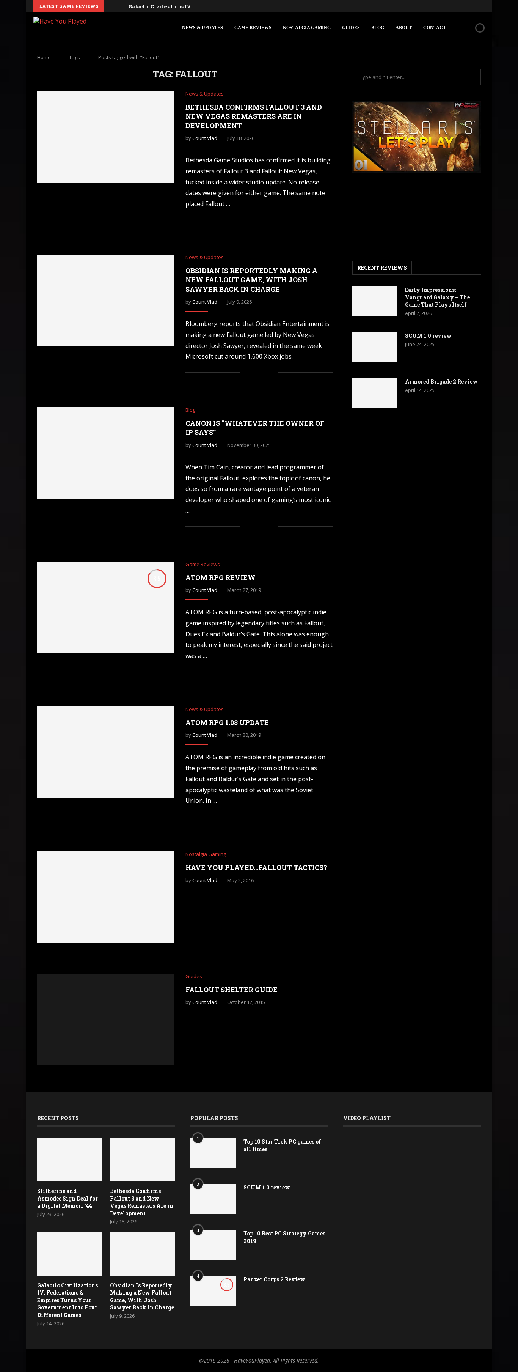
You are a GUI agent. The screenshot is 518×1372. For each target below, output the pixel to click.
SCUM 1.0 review (428, 335)
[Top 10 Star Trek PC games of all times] (213, 1153)
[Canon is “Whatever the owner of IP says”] (105, 452)
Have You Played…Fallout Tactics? (256, 867)
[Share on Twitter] (264, 219)
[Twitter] (439, 6)
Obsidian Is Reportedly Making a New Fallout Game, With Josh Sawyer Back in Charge (251, 280)
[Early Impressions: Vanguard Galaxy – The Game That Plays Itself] (374, 301)
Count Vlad (204, 138)
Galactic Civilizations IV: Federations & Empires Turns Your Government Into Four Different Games (67, 1300)
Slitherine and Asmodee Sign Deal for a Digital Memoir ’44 (67, 1198)
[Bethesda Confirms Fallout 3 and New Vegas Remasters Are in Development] (105, 136)
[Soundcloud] (465, 6)
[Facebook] (430, 6)
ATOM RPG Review (220, 577)
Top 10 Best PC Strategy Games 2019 (284, 1237)
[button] (111, 6)
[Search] (467, 28)
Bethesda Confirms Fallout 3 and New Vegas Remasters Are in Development (253, 116)
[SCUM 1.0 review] (374, 347)
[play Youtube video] (416, 137)
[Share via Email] (272, 219)
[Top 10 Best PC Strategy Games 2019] (213, 1245)
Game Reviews (253, 27)
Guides (351, 27)
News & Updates (202, 27)
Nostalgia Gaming (307, 27)
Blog (377, 27)
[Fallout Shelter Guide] (105, 1019)
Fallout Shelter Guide (231, 989)
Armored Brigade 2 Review (441, 381)
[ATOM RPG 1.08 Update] (105, 752)
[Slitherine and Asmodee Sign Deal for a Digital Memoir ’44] (69, 1159)
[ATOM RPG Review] (105, 607)
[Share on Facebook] (256, 219)
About (404, 27)
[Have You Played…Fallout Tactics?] (105, 896)
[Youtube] (456, 6)
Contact (434, 27)
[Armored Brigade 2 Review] (374, 393)
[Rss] (483, 6)
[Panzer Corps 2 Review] (213, 1291)
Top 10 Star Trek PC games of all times (282, 1145)
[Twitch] (474, 6)
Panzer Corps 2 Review (274, 1279)
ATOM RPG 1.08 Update (227, 722)
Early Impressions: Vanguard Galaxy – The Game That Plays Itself (437, 297)
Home (44, 57)
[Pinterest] (448, 6)
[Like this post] (246, 219)
